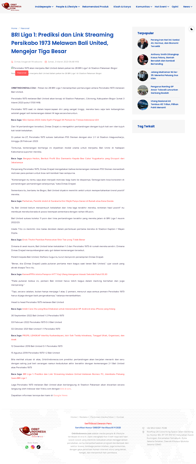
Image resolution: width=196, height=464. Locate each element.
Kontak (120, 417)
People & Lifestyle (66, 6)
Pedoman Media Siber (102, 417)
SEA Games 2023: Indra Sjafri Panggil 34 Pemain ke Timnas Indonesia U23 (60, 120)
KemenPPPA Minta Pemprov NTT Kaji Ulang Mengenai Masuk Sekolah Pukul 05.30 (64, 274)
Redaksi (83, 417)
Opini (175, 6)
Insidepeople (43, 6)
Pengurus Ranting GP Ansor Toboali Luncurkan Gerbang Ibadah (164, 90)
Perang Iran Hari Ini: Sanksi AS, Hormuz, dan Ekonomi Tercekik (165, 43)
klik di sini (65, 389)
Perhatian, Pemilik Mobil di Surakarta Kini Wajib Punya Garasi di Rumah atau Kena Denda (67, 201)
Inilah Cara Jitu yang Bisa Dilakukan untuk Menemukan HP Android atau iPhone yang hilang (68, 309)
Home (14, 29)
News (186, 6)
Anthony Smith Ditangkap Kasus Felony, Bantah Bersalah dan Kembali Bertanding (165, 59)
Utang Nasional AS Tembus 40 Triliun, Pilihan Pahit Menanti (164, 104)
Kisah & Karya (122, 6)
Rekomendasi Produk (95, 6)
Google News (60, 396)
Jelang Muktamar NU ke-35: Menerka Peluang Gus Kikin (164, 75)
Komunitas (143, 6)
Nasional (25, 29)
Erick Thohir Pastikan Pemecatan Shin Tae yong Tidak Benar (53, 240)
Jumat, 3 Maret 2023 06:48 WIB (63, 62)
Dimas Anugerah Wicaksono (28, 62)
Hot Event (161, 6)
